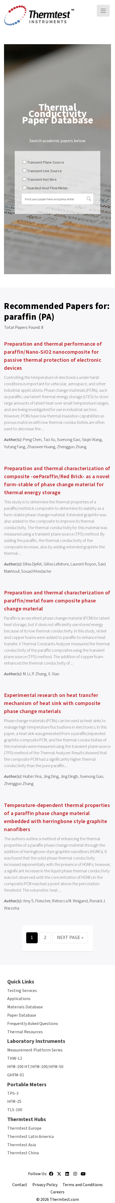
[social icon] (51, 1176)
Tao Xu (49, 440)
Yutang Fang (14, 447)
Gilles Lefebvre (56, 564)
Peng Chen (32, 440)
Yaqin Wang (92, 440)
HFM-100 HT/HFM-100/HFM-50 (35, 1067)
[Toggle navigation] (103, 11)
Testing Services (22, 991)
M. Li (26, 674)
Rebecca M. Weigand (70, 901)
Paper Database (21, 1015)
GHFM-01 (15, 1075)
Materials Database (25, 1007)
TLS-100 (14, 1110)
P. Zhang (39, 674)
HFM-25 (14, 1101)
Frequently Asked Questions (32, 1024)
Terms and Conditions (83, 1185)
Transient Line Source (44, 171)
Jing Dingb (69, 776)
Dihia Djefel (32, 564)
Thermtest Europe (24, 1128)
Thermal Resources (25, 1032)
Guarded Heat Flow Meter (47, 188)
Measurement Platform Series (35, 1050)
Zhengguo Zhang (71, 447)
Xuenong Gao (68, 440)
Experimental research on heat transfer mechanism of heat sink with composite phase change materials (52, 703)
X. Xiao (53, 674)
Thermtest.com (64, 1199)
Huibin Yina (32, 776)
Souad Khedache (36, 571)
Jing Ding (51, 776)
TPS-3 (12, 1093)
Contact (19, 1185)
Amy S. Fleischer (36, 901)
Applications (18, 999)
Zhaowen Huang (41, 447)
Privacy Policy (44, 1185)
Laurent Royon (83, 564)
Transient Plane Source (45, 162)
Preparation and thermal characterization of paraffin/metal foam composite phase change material (57, 601)
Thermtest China (23, 1153)
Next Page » (70, 937)
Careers (57, 1192)
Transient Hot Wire (42, 179)
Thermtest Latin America (30, 1137)
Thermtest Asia (21, 1145)
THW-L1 (14, 1058)
